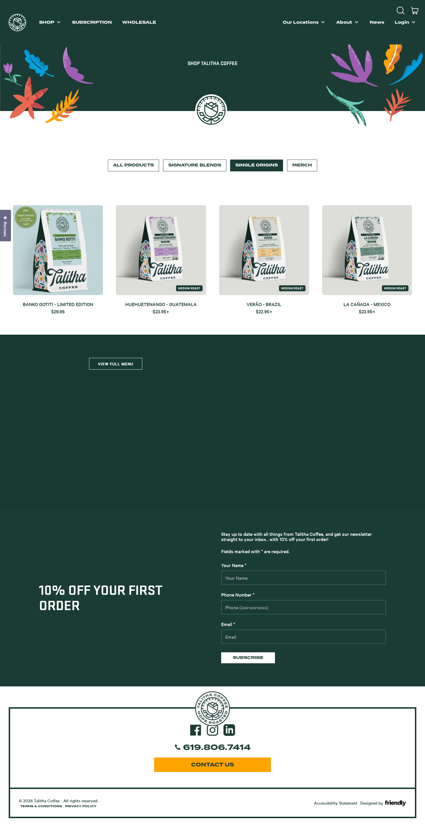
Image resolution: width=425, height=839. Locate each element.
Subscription (92, 23)
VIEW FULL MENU (115, 363)
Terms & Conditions (41, 806)
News (377, 23)
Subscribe (248, 658)
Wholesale (139, 23)
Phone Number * (237, 594)
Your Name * (233, 565)
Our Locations (301, 22)
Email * (228, 624)
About (344, 22)
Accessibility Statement (335, 803)
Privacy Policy (81, 806)
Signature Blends (194, 165)
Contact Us (212, 765)
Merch (302, 165)
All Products (133, 165)
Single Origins (256, 165)
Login (402, 22)
